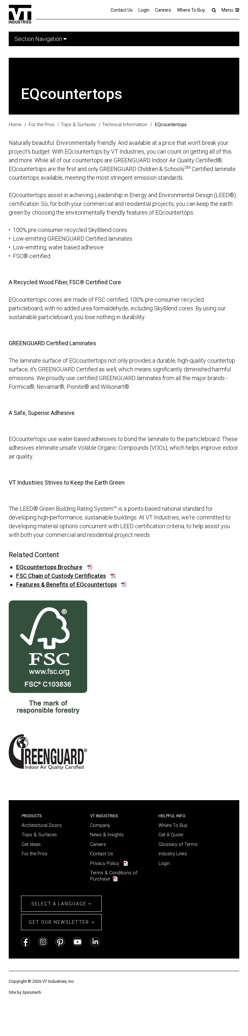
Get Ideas (31, 844)
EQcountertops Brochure (49, 567)
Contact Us (121, 10)
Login (144, 10)
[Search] (213, 10)
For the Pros (34, 854)
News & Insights (107, 835)
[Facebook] (25, 941)
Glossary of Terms (178, 844)
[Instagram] (42, 941)
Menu (228, 10)
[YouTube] (77, 941)
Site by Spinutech (25, 992)
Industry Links (173, 854)
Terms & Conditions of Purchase (113, 876)
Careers (163, 10)
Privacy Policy (104, 863)
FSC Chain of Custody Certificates (61, 575)
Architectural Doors (42, 825)
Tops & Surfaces (39, 835)
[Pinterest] (60, 941)
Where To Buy (191, 10)
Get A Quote (171, 835)
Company (100, 825)
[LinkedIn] (94, 941)
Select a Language (59, 903)
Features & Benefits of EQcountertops (66, 584)
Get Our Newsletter (59, 922)
